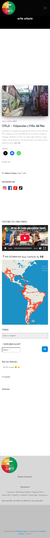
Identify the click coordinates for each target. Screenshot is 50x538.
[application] (25, 238)
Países (15, 121)
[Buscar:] (22, 351)
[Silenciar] (40, 248)
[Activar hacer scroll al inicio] (44, 532)
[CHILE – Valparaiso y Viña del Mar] (25, 100)
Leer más (17, 143)
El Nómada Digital (20, 531)
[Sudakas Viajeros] (9, 8)
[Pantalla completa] (44, 248)
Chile (4, 121)
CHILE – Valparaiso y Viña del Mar (23, 125)
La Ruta (9, 121)
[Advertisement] (25, 55)
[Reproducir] (5, 248)
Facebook (6, 377)
